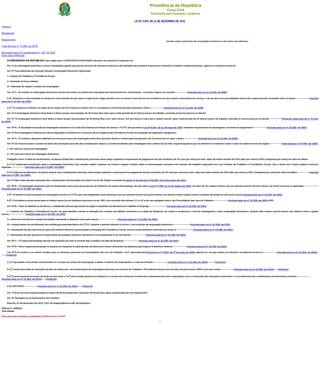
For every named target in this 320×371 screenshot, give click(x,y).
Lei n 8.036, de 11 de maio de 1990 (163, 127)
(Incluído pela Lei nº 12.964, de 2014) (297, 252)
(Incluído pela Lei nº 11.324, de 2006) (207, 92)
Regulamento (8, 39)
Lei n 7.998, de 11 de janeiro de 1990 (170, 186)
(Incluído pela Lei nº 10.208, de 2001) (287, 127)
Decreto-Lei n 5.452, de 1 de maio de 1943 (170, 252)
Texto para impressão (13, 55)
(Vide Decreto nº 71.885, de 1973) (19, 46)
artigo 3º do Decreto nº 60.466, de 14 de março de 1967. (156, 180)
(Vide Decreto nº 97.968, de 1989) (299, 143)
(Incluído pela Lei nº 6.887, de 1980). (45, 167)
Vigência (6, 26)
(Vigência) (11, 255)
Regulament (7, 33)
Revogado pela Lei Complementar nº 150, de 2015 (28, 52)
